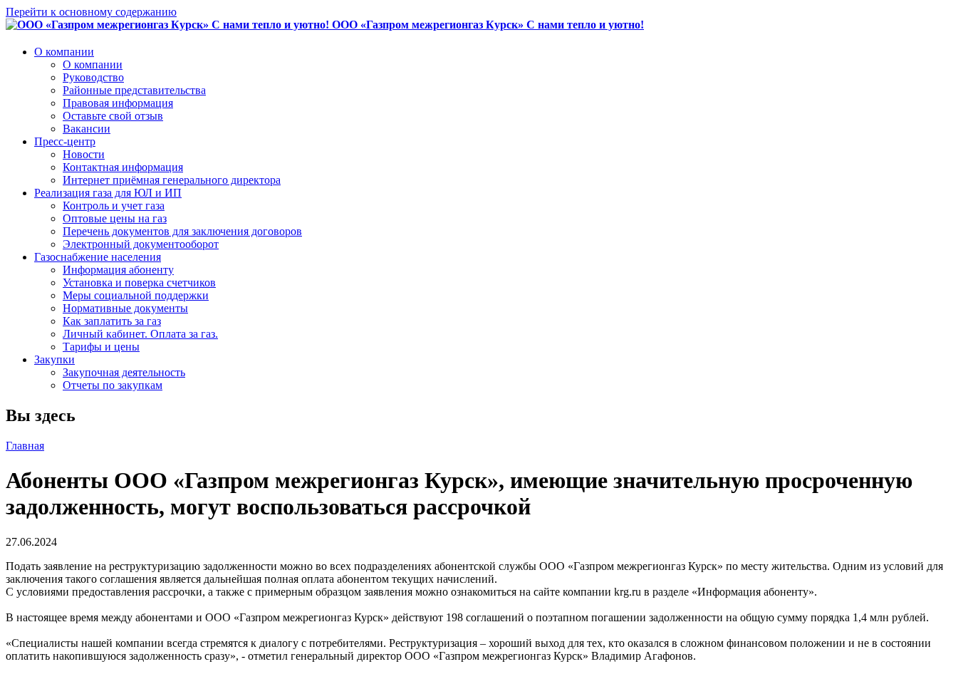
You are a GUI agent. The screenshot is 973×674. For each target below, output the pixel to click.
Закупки (54, 359)
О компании (64, 52)
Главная (25, 446)
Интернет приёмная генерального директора (172, 180)
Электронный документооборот (141, 244)
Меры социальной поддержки (136, 295)
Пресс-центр (64, 141)
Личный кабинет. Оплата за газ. (140, 334)
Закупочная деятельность (124, 372)
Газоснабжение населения (97, 257)
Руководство (93, 77)
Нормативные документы (125, 308)
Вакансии (86, 129)
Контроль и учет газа (114, 205)
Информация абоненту (118, 270)
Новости (84, 154)
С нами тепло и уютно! (488, 25)
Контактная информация (123, 167)
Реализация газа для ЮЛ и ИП (108, 193)
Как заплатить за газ (112, 321)
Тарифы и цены (101, 347)
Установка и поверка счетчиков (139, 282)
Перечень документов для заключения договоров (182, 231)
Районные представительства (134, 90)
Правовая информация (118, 103)
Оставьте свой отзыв (113, 116)
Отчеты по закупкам (112, 385)
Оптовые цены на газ (115, 218)
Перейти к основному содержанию (91, 12)
